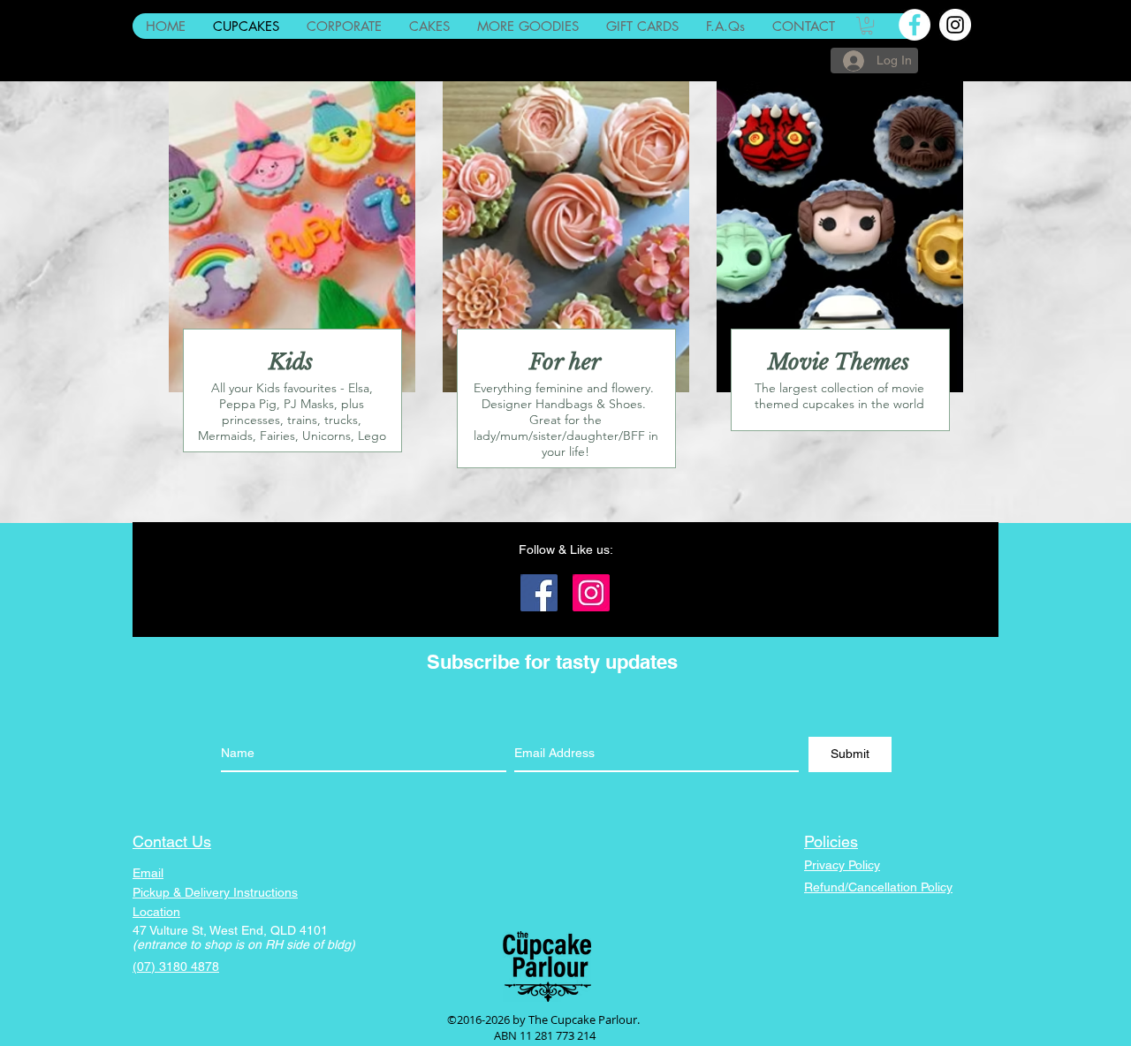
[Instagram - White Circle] (955, 25)
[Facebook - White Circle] (914, 25)
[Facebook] (539, 592)
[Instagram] (591, 592)
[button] (866, 25)
